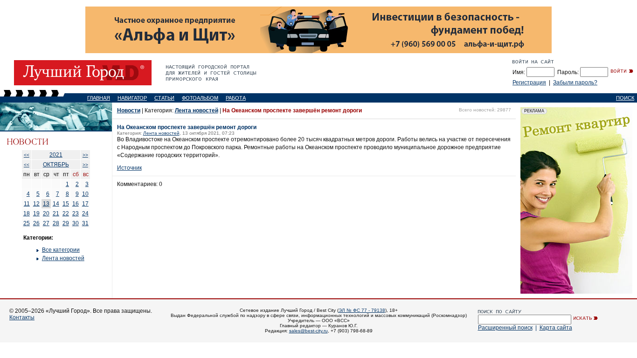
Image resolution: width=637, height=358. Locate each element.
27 (46, 223)
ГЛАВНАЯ (98, 98)
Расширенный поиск (505, 327)
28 (56, 223)
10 (85, 194)
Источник (129, 168)
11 (27, 203)
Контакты (22, 317)
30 (75, 223)
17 (85, 203)
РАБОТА (236, 98)
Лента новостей (63, 258)
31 (85, 223)
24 (85, 213)
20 (46, 213)
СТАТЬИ (164, 98)
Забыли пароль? (575, 82)
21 (56, 213)
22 (65, 213)
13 (46, 203)
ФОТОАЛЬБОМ (200, 98)
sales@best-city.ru (308, 330)
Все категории (61, 250)
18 (26, 213)
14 (56, 203)
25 (26, 223)
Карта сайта (556, 327)
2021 (55, 154)
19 (36, 213)
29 (65, 223)
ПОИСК (625, 98)
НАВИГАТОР (132, 98)
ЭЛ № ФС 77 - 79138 (362, 310)
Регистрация (529, 82)
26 (36, 223)
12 (36, 203)
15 (65, 203)
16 (75, 203)
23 (75, 213)
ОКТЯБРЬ (56, 164)
